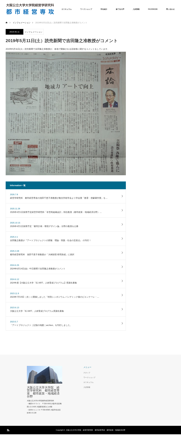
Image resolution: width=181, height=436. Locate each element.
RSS (8, 430)
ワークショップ (86, 9)
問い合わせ (170, 9)
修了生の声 (120, 9)
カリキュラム (67, 9)
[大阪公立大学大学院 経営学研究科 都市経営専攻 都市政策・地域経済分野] (55, 9)
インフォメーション (33, 32)
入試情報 (136, 9)
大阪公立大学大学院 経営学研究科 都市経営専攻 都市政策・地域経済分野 (43, 392)
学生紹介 (104, 9)
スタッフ (86, 373)
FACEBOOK (153, 9)
